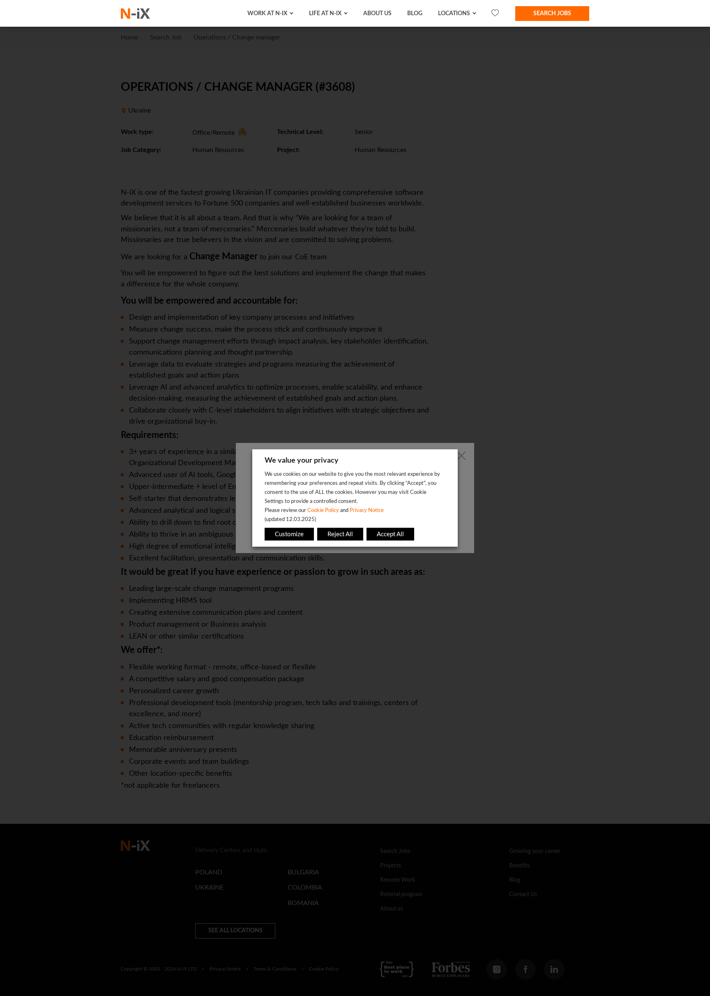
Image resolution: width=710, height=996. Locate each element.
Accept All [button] (390, 534)
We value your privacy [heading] (302, 460)
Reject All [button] (340, 534)
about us (377, 13)
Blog (414, 13)
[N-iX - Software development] (135, 13)
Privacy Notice (367, 510)
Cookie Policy (323, 510)
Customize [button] (289, 534)
